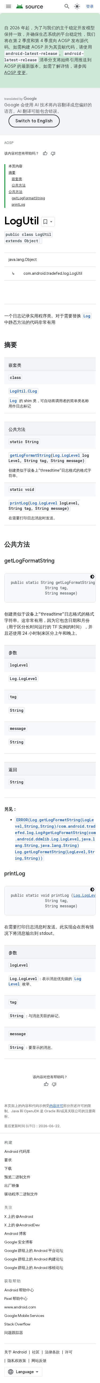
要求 (8, 1160)
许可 (69, 1352)
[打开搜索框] (67, 6)
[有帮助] (45, 153)
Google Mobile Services (24, 1315)
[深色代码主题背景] (92, 576)
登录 (90, 6)
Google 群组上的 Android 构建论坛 (33, 1259)
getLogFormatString (30, 455)
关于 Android (15, 1352)
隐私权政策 (16, 1360)
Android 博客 (15, 1233)
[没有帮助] (53, 153)
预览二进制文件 (17, 1177)
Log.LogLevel (66, 455)
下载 (8, 1168)
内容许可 (56, 1105)
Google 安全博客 (18, 1242)
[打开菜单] (8, 6)
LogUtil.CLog (23, 391)
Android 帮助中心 (19, 1290)
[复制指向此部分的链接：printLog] (30, 874)
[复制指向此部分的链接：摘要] (22, 345)
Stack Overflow (17, 1324)
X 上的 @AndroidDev (22, 1225)
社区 (35, 1352)
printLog (19, 503)
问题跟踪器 (13, 1332)
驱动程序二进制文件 (21, 1194)
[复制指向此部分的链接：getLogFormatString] (59, 561)
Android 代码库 (17, 1151)
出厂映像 (11, 1185)
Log (86, 315)
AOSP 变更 (15, 72)
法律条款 (52, 1352)
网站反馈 (38, 1360)
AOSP (8, 142)
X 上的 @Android (18, 1216)
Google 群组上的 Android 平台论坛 (33, 1250)
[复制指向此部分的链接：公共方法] (35, 545)
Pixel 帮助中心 (15, 1298)
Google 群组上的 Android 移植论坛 (33, 1267)
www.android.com (20, 1307)
